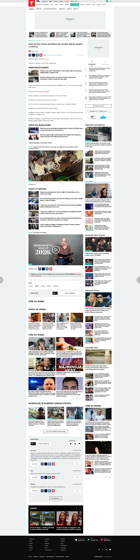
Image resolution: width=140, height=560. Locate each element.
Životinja (56, 286)
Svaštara (38, 40)
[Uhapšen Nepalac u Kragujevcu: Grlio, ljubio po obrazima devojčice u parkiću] (69, 518)
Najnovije (95, 125)
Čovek (43, 286)
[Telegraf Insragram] (106, 549)
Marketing (35, 556)
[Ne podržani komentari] (79, 443)
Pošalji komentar (70, 293)
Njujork (37, 286)
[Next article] (138, 280)
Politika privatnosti (59, 556)
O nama (30, 556)
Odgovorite (35, 464)
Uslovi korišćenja (76, 279)
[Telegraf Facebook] (99, 549)
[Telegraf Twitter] (102, 549)
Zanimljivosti (31, 40)
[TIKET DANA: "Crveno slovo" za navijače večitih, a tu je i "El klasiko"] (98, 244)
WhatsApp (78, 274)
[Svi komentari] (70, 443)
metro (30, 286)
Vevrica (49, 286)
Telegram (37, 275)
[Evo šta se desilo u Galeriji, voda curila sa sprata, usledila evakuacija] (42, 518)
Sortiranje (72, 440)
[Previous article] (1, 280)
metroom (45, 59)
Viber (32, 275)
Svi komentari (55, 498)
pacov (47, 91)
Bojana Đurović (34, 51)
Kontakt (67, 556)
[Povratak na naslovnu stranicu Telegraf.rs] (31, 3)
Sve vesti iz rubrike (55, 431)
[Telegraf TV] (110, 549)
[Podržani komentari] (75, 443)
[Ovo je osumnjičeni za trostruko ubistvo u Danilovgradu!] (89, 397)
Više (104, 4)
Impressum (42, 556)
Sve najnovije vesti (98, 106)
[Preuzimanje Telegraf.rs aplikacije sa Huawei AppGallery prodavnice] (106, 539)
